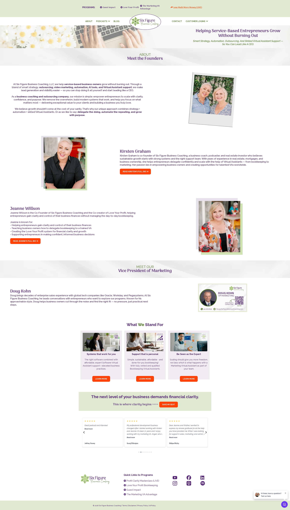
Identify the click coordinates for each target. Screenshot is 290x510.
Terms (124, 505)
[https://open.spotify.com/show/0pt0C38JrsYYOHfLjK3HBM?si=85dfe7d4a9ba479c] (202, 483)
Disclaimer (132, 505)
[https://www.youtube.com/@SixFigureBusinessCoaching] (175, 477)
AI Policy (152, 505)
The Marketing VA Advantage (142, 494)
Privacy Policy (142, 505)
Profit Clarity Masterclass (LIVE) (143, 480)
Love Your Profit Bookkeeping (142, 485)
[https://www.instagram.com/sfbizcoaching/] (175, 483)
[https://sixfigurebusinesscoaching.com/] (145, 21)
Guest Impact (134, 489)
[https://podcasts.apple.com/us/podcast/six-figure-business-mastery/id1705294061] (188, 483)
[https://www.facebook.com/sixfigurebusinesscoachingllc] (188, 477)
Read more (89, 437)
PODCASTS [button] (102, 21)
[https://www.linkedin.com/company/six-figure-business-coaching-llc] (202, 477)
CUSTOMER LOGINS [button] (196, 21)
